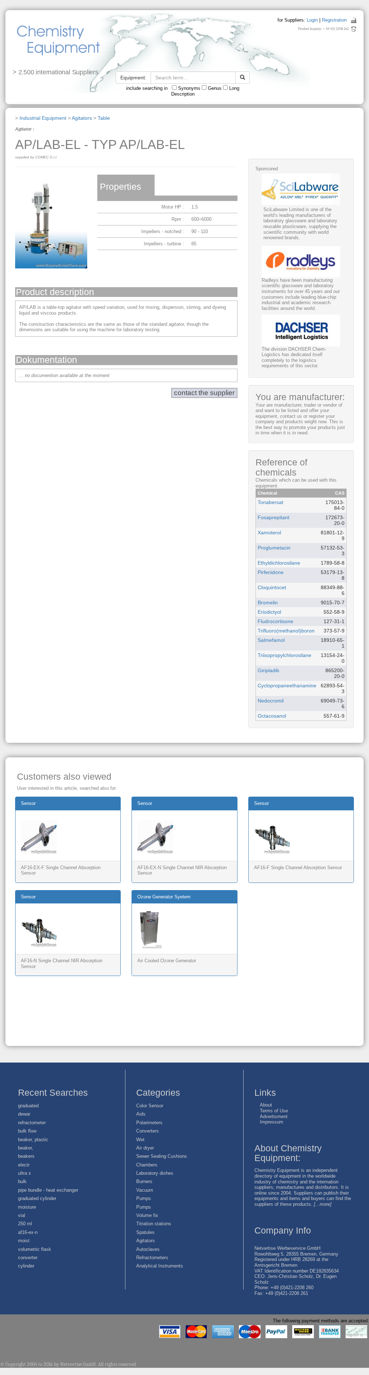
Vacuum (144, 1190)
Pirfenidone (271, 572)
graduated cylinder (37, 1198)
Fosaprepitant (273, 517)
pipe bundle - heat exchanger (48, 1190)
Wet (140, 1139)
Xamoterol (269, 532)
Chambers (146, 1165)
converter (27, 1257)
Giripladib (268, 670)
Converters (147, 1131)
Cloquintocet (272, 587)
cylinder (26, 1266)
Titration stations (153, 1223)
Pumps (143, 1198)
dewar (24, 1114)
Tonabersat (270, 502)
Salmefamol (271, 640)
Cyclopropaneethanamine (287, 685)
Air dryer (145, 1148)
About (266, 1105)
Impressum (271, 1122)
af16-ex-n (27, 1232)
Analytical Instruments (159, 1266)
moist (24, 1240)
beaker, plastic (33, 1139)
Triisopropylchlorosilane (284, 655)
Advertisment (274, 1116)
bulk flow (27, 1131)
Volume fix (147, 1215)
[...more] (323, 1204)
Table (104, 118)
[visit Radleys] (301, 261)
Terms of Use (274, 1110)
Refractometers (152, 1257)
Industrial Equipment (42, 118)
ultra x (24, 1173)
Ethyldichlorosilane (279, 563)
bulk (22, 1181)
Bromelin (268, 602)
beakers (26, 1156)
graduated (28, 1105)
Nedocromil (271, 701)
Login (312, 20)
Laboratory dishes (154, 1173)
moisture (27, 1207)
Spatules (145, 1232)
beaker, (25, 1148)
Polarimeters (149, 1122)
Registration (334, 20)
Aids (141, 1114)
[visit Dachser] (301, 330)
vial (21, 1215)
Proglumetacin (274, 548)
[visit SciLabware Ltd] (301, 189)
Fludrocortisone (275, 621)
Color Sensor (149, 1105)
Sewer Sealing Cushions (161, 1156)
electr (24, 1165)
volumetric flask (34, 1249)
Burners (144, 1181)
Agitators (82, 118)
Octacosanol (272, 716)
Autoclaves (148, 1249)
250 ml (25, 1223)
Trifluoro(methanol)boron (286, 631)
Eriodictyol (269, 612)
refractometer (32, 1122)
